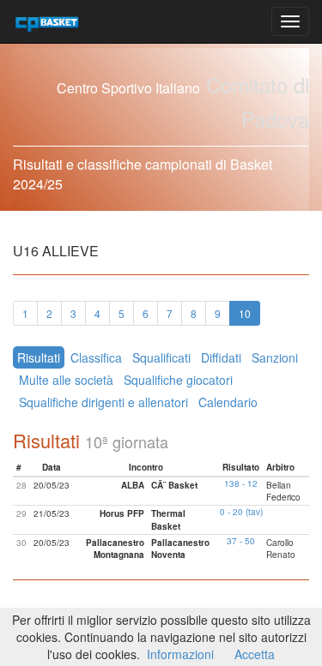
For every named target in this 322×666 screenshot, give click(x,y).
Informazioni (180, 654)
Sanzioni (275, 357)
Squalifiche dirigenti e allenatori (103, 402)
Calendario (228, 402)
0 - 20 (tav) (241, 512)
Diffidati (221, 357)
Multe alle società (66, 379)
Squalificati (161, 357)
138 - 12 (241, 483)
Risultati (38, 357)
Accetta (254, 654)
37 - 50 (241, 541)
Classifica (96, 357)
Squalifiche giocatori (178, 379)
